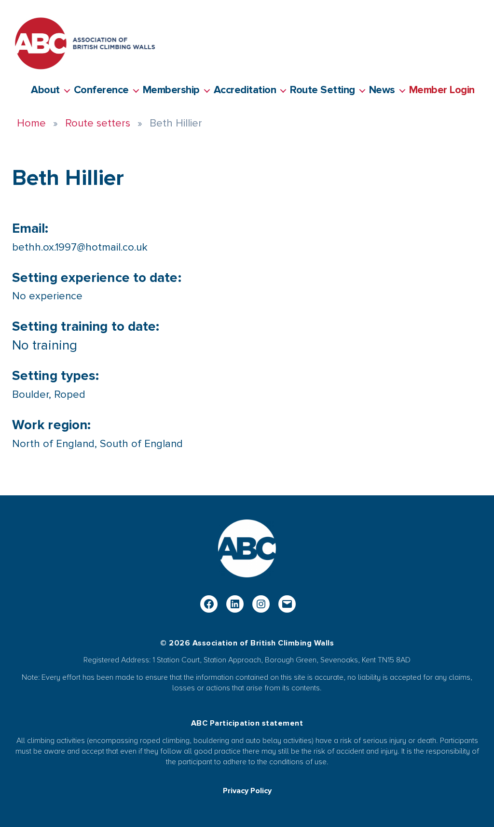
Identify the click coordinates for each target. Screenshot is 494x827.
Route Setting (322, 90)
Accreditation (245, 90)
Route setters (97, 123)
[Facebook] (209, 604)
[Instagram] (261, 604)
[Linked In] (235, 604)
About (45, 90)
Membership (171, 90)
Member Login (442, 90)
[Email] (287, 604)
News (382, 90)
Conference (101, 90)
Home (31, 123)
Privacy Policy (247, 791)
